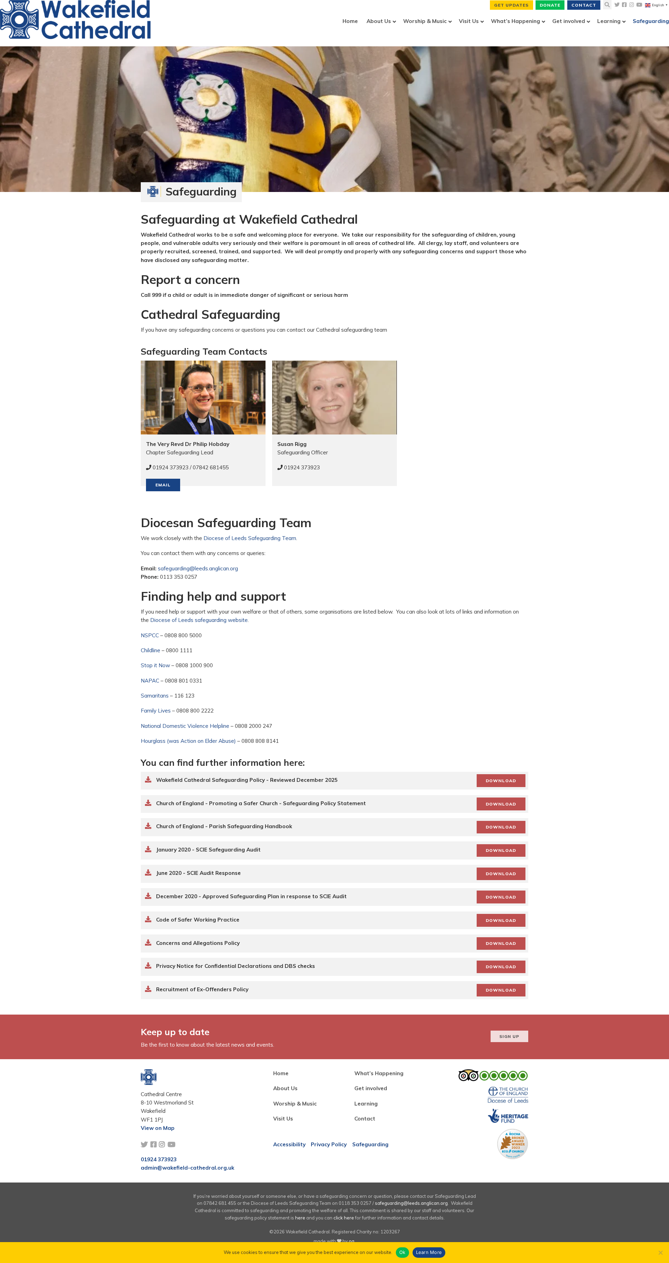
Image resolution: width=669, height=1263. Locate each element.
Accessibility (289, 1144)
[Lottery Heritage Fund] (508, 1118)
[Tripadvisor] (493, 1077)
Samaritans (155, 695)
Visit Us (283, 1118)
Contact (583, 5)
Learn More (429, 1252)
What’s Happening (378, 1073)
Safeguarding (370, 1144)
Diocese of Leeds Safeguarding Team (249, 538)
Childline (150, 650)
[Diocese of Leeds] (508, 1096)
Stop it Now (155, 665)
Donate (550, 5)
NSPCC (150, 635)
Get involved (370, 1088)
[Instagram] (631, 4)
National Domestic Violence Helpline (185, 726)
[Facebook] (624, 4)
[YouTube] (639, 4)
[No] (660, 1252)
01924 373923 (159, 1159)
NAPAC (150, 680)
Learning (366, 1103)
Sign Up (509, 1036)
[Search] (607, 4)
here (300, 1217)
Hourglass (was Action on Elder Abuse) (188, 741)
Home (281, 1073)
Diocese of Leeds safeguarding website (199, 620)
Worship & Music (295, 1103)
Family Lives (156, 710)
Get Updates (511, 5)
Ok (402, 1252)
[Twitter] (617, 4)
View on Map (158, 1128)
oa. (352, 1241)
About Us (285, 1088)
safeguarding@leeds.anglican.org (198, 568)
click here (343, 1217)
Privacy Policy (329, 1144)
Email (163, 484)
